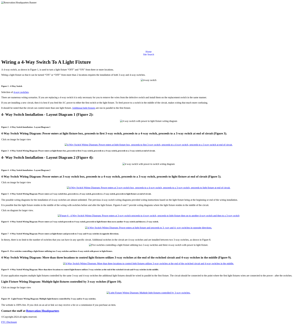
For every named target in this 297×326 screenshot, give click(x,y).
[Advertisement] (148, 27)
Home (149, 51)
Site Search (148, 54)
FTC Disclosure (9, 322)
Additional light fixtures (83, 108)
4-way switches (21, 92)
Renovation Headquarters (42, 310)
